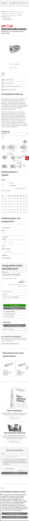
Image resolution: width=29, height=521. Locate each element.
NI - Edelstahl (7, 258)
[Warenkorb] (20, 3)
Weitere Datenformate (8, 329)
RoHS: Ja (5, 294)
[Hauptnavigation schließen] (26, 3)
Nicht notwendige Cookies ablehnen (14, 517)
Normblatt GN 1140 (8, 79)
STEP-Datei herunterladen (15, 325)
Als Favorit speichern (10, 313)
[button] (10, 3)
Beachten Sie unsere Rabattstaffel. (11, 297)
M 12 (5, 239)
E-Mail (2, 453)
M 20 (22, 239)
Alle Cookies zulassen (14, 513)
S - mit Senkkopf (8, 251)
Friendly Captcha (21, 470)
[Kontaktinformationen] (27, 158)
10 (16, 230)
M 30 (11, 242)
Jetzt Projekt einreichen (14, 441)
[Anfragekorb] (17, 3)
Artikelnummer (5, 272)
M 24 (5, 242)
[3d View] (25, 142)
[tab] (10, 68)
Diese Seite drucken (9, 83)
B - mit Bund (7, 248)
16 (4, 233)
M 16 (16, 239)
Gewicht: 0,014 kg (7, 291)
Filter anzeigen (6, 190)
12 (20, 230)
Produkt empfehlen (9, 316)
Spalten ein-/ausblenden (20, 188)
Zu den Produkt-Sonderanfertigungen (10, 343)
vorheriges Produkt (7, 19)
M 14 (11, 239)
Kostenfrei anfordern (14, 418)
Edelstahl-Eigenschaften (10, 89)
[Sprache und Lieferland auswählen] (13, 3)
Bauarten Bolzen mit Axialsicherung (12, 86)
